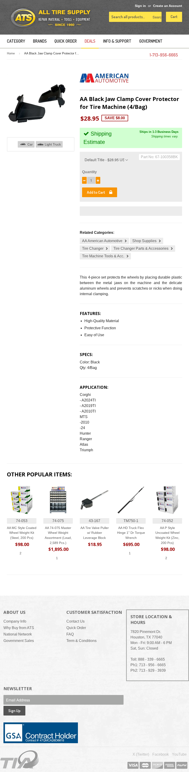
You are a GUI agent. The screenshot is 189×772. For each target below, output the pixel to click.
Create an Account (167, 6)
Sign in (140, 6)
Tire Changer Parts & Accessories (140, 248)
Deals (90, 41)
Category (16, 41)
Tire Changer (92, 248)
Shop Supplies (144, 241)
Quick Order (65, 41)
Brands (40, 41)
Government (150, 41)
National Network (17, 634)
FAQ (70, 634)
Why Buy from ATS (18, 628)
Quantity (89, 172)
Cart (174, 16)
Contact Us (75, 621)
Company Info (14, 621)
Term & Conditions (81, 641)
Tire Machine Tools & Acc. (103, 256)
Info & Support (117, 41)
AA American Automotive (102, 241)
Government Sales (18, 641)
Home (11, 53)
